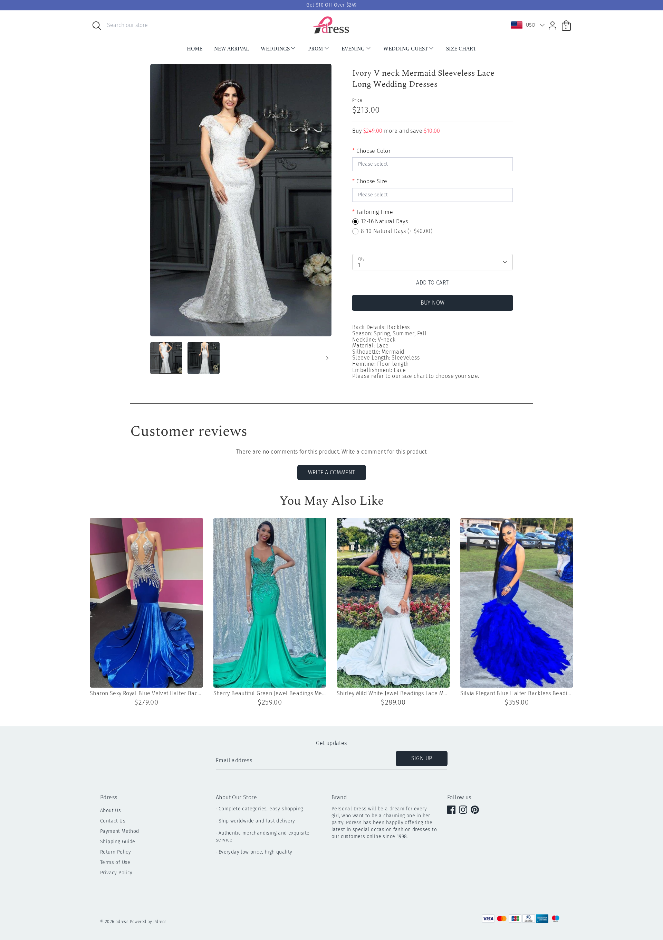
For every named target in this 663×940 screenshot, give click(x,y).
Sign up (421, 758)
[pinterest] (475, 810)
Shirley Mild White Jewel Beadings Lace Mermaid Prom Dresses (393, 693)
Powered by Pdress (148, 921)
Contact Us (112, 821)
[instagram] (464, 810)
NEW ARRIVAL (231, 48)
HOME (194, 48)
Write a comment (331, 472)
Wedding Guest (405, 48)
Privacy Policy (116, 873)
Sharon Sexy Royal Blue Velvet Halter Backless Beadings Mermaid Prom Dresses (146, 693)
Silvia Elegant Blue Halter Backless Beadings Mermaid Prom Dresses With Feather (517, 693)
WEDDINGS (275, 48)
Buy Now (433, 302)
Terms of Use (115, 862)
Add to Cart (432, 282)
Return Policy (115, 852)
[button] (526, 25)
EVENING (353, 48)
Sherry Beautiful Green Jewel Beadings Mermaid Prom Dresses (270, 693)
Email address (234, 760)
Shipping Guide (117, 842)
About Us (110, 810)
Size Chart (461, 48)
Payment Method (119, 831)
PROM (315, 48)
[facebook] (452, 810)
